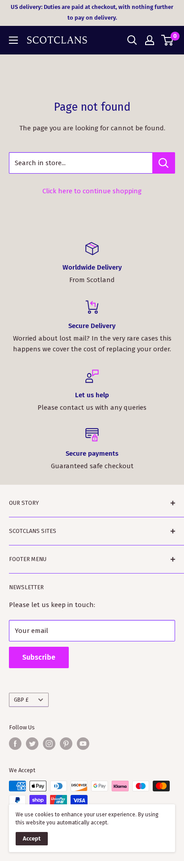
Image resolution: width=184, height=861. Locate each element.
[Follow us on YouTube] (83, 743)
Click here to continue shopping (92, 191)
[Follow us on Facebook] (15, 743)
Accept (32, 838)
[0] (167, 40)
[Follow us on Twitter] (32, 743)
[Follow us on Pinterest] (66, 743)
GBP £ (21, 699)
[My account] (149, 40)
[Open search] (132, 40)
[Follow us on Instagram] (49, 743)
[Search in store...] (163, 163)
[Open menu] (13, 40)
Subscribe (38, 657)
